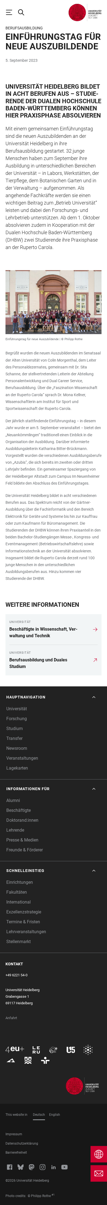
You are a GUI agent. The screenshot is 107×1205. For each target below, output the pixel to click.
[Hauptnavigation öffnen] (11, 12)
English (54, 1115)
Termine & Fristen (23, 921)
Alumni (13, 800)
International (18, 902)
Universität (16, 708)
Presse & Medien (22, 840)
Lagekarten (17, 768)
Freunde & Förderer (24, 849)
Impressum (13, 1134)
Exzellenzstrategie (23, 912)
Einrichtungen (19, 882)
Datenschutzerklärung (21, 1143)
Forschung (16, 718)
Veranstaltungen (22, 758)
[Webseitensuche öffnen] (24, 12)
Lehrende (15, 830)
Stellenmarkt (18, 941)
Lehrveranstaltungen (26, 931)
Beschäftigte (18, 810)
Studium (14, 728)
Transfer (14, 738)
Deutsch (39, 1115)
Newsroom (16, 748)
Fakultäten (16, 892)
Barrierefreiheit (16, 1152)
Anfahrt (11, 1018)
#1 (53, 1194)
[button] (51, 697)
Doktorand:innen (22, 820)
